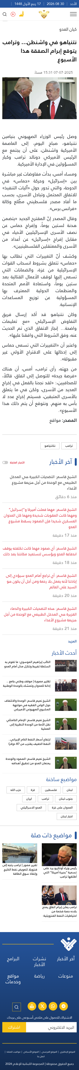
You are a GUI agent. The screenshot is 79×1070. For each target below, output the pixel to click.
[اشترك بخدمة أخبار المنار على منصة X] (42, 1006)
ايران (29, 798)
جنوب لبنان (66, 798)
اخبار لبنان (67, 816)
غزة (33, 790)
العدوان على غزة (62, 807)
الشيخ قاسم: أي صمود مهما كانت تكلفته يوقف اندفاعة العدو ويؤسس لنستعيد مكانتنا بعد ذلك (40, 551)
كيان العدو (68, 29)
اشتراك (14, 1027)
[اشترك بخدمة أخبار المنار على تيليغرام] (63, 1006)
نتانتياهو (49, 445)
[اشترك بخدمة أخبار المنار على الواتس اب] (53, 1006)
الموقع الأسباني (31, 1052)
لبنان (70, 790)
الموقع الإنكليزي (67, 1052)
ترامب (69, 445)
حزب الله (16, 790)
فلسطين (51, 790)
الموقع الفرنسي (49, 1052)
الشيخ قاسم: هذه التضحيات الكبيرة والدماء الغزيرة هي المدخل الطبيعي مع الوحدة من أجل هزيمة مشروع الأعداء (40, 614)
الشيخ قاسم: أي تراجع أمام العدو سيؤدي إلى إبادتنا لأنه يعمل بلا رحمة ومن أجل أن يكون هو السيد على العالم (41, 581)
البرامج (13, 958)
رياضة (39, 975)
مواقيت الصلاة (14, 1052)
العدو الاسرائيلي (31, 807)
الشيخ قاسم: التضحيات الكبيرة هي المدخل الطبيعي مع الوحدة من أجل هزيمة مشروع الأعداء (43, 482)
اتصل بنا (41, 1056)
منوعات (65, 975)
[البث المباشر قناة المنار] (32, 1006)
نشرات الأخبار (39, 961)
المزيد (72, 641)
